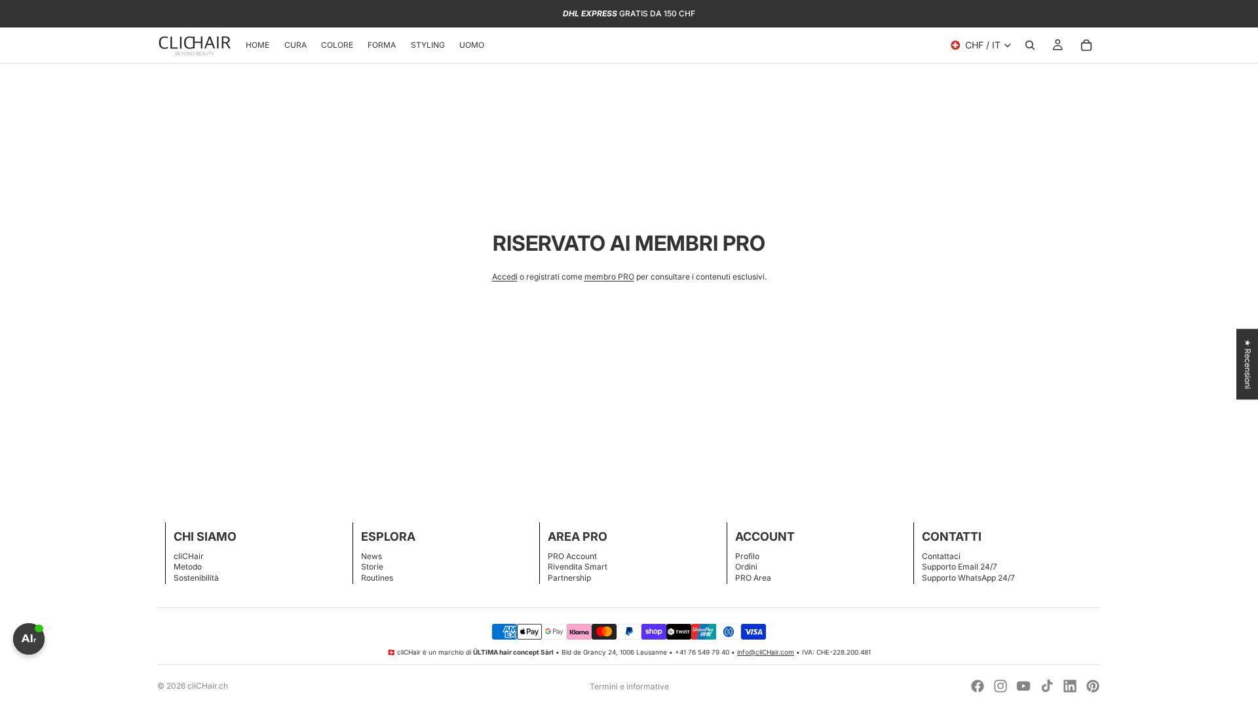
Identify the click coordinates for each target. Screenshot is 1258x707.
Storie (372, 566)
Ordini (746, 566)
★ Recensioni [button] (1248, 364)
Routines (377, 578)
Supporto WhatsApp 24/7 (968, 578)
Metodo (188, 566)
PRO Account (572, 556)
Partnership (569, 578)
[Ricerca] (1030, 45)
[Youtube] (1023, 686)
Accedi (505, 276)
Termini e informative (629, 686)
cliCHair (189, 556)
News (371, 556)
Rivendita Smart (577, 566)
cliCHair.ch (207, 686)
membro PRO (609, 276)
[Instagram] (1000, 686)
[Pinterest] (1093, 686)
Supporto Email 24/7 (959, 566)
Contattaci (941, 556)
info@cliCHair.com (765, 652)
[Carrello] (1086, 45)
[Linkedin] (1070, 686)
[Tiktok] (1047, 686)
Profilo (747, 556)
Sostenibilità (196, 578)
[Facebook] (977, 686)
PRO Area (753, 578)
